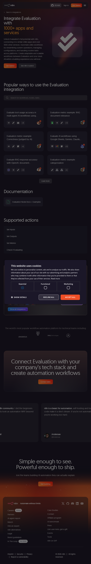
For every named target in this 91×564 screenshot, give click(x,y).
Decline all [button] (48, 297)
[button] (19, 297)
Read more (55, 278)
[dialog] (45, 282)
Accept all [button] (70, 297)
